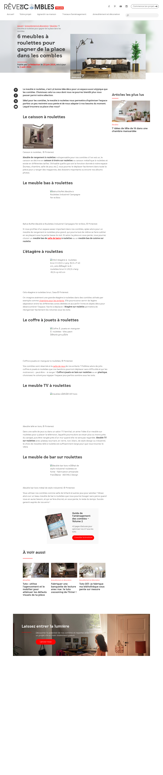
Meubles (53, 26)
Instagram (127, 6)
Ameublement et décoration (106, 14)
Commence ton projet (143, 6)
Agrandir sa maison (46, 14)
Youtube (121, 6)
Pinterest (115, 6)
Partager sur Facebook (16, 95)
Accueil (10, 14)
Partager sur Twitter (16, 101)
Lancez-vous (46, 642)
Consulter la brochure (83, 537)
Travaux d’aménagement (74, 14)
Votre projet (25, 14)
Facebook (109, 6)
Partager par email (16, 107)
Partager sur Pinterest (16, 90)
